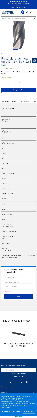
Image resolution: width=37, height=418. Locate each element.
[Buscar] (34, 18)
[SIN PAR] (6, 12)
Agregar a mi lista (18, 90)
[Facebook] (10, 382)
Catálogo (14, 101)
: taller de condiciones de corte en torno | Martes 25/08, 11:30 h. (18, 3)
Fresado (3, 53)
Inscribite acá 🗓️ (18, 7)
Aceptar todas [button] (28, 411)
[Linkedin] (26, 382)
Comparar (4, 93)
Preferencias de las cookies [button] (11, 411)
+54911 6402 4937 (22, 373)
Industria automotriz (7, 255)
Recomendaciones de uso (28, 101)
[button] (34, 60)
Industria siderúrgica (11, 257)
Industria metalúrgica (20, 255)
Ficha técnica (5, 101)
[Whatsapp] (22, 12)
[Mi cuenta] (27, 12)
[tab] (5, 101)
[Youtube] (21, 382)
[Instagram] (15, 382)
